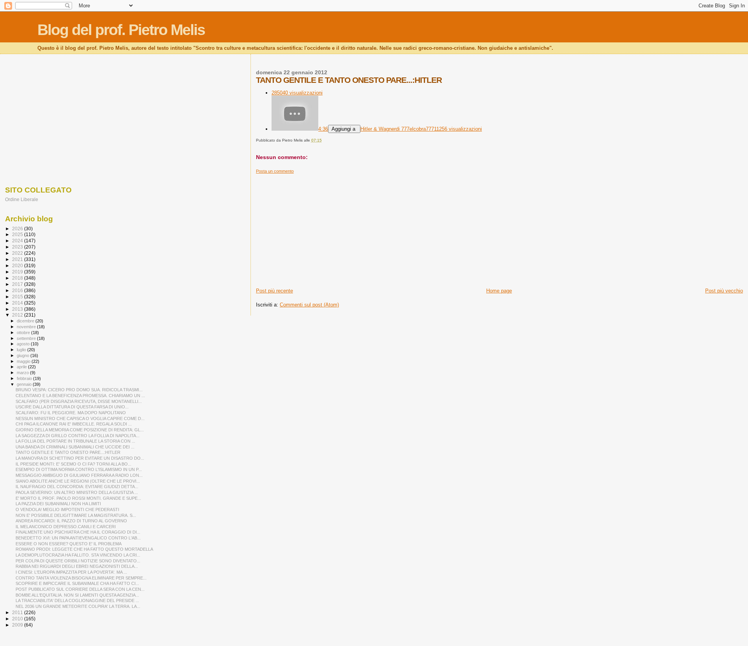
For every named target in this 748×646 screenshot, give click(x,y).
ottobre (24, 332)
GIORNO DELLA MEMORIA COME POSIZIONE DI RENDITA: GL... (80, 429)
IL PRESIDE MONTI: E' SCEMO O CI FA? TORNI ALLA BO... (73, 464)
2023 (18, 246)
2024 (18, 240)
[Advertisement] (489, 228)
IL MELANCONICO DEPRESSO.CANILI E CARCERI (66, 526)
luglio (22, 349)
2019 (18, 271)
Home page (499, 291)
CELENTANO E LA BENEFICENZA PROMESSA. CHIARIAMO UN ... (80, 395)
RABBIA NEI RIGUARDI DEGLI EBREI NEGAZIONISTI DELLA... (77, 566)
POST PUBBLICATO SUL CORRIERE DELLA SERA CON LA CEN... (80, 589)
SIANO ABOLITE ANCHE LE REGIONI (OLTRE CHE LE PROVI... (78, 481)
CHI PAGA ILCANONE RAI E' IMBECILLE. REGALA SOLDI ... (74, 424)
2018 (18, 277)
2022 (18, 253)
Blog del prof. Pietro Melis (121, 29)
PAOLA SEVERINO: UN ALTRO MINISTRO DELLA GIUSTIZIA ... (77, 492)
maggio (24, 361)
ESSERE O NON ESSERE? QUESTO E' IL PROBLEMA (69, 543)
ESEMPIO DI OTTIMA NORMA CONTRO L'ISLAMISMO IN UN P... (79, 469)
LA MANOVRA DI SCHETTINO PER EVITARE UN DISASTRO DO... (80, 458)
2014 (18, 302)
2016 (18, 290)
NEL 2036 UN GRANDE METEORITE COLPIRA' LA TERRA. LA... (78, 606)
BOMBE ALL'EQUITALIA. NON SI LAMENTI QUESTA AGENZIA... (77, 595)
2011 (18, 612)
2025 (18, 234)
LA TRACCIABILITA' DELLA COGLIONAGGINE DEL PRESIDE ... (77, 600)
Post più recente (274, 291)
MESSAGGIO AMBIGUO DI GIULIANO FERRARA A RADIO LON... (79, 475)
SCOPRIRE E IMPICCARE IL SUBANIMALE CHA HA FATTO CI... (77, 583)
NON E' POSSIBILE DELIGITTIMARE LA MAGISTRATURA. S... (76, 515)
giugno (23, 355)
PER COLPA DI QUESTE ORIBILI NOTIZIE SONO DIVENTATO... (78, 560)
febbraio (25, 378)
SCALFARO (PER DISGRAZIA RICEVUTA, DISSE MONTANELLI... (79, 401)
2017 (18, 284)
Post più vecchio (724, 291)
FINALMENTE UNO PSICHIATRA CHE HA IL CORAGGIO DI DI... (78, 532)
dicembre (26, 321)
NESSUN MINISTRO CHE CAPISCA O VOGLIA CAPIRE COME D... (80, 418)
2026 (18, 228)
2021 (18, 259)
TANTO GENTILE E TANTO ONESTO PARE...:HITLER (68, 452)
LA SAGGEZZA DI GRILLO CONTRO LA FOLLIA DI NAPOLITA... (77, 435)
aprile (22, 366)
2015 (18, 296)
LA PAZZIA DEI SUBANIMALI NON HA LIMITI (58, 503)
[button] (344, 129)
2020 (18, 265)
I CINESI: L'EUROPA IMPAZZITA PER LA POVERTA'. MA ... (71, 572)
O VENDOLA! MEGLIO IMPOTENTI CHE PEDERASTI (67, 509)
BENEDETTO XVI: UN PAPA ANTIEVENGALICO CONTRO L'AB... (78, 538)
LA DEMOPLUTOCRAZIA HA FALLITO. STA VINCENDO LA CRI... (78, 555)
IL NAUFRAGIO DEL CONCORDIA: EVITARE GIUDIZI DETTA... (77, 486)
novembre (27, 326)
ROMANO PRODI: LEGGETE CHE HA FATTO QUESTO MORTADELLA (84, 549)
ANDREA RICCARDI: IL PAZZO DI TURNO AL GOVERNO (71, 520)
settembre (27, 338)
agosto (24, 343)
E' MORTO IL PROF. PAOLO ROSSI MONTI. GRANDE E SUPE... (78, 498)
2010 (18, 618)
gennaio (25, 384)
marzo (23, 372)
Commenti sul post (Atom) (309, 305)
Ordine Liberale (21, 199)
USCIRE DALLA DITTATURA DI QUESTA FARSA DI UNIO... (72, 406)
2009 (18, 624)
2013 (18, 309)
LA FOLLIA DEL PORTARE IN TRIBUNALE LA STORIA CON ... (75, 441)
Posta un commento (275, 171)
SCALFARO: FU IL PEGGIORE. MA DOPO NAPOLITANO (71, 412)
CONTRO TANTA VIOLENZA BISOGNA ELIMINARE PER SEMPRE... (81, 578)
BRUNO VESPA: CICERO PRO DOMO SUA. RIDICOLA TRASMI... (79, 389)
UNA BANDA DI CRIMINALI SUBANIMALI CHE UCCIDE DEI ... (75, 447)
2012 (18, 314)
